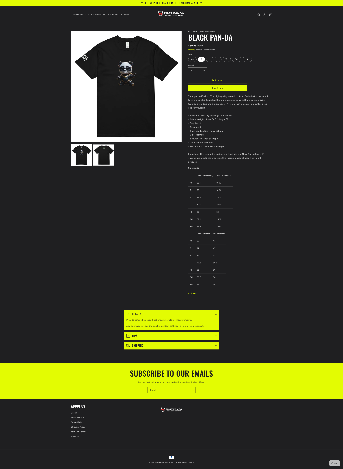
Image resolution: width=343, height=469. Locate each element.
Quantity (191, 65)
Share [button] (194, 293)
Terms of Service (79, 432)
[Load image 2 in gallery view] (103, 155)
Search (74, 413)
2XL (236, 59)
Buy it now (217, 88)
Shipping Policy (78, 427)
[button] (78, 15)
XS (192, 59)
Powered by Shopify (187, 462)
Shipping (191, 50)
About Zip (75, 436)
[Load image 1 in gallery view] (81, 155)
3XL (247, 59)
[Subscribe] (192, 390)
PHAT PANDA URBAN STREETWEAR (167, 462)
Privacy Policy (77, 417)
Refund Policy (77, 422)
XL (226, 59)
